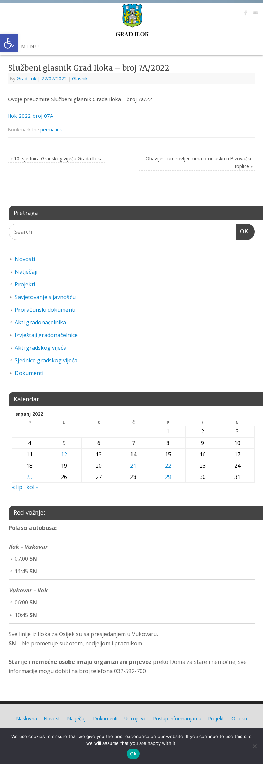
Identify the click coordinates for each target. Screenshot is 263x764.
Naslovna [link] (26, 718)
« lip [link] (17, 487)
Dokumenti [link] (29, 373)
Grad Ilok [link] (26, 78)
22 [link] (168, 465)
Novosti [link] (25, 259)
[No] (254, 745)
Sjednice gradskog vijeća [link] (46, 360)
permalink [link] (51, 129)
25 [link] (29, 477)
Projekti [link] (25, 284)
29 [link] (168, 477)
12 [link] (64, 454)
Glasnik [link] (80, 78)
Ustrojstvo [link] (135, 718)
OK (242, 231)
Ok (133, 753)
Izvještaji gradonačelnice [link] (46, 335)
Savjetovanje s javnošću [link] (45, 297)
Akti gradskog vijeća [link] (40, 347)
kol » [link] (32, 487)
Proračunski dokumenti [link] (45, 309)
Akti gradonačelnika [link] (40, 322)
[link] (9, 43)
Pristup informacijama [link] (177, 718)
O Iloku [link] (239, 718)
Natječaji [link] (26, 272)
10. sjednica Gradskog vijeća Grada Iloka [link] (56, 158)
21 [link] (133, 465)
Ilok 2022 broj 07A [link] (30, 115)
